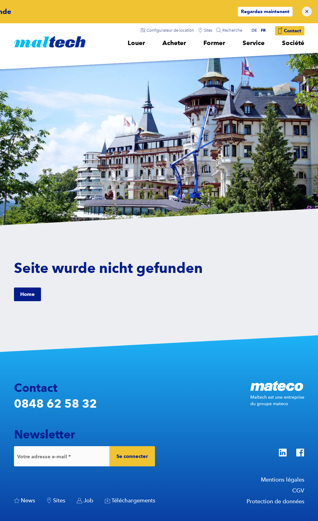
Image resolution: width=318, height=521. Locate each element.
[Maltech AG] (49, 42)
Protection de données (275, 501)
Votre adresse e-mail (44, 456)
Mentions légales (282, 479)
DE (254, 30)
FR (263, 30)
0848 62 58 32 (55, 403)
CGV (298, 490)
